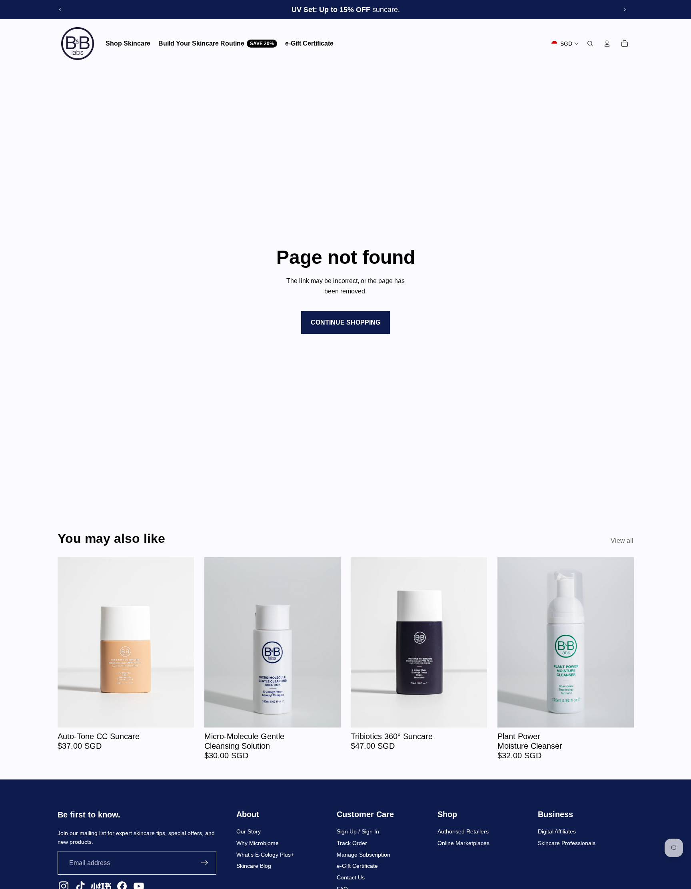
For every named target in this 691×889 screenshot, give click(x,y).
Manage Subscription (363, 854)
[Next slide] (624, 9)
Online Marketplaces (463, 843)
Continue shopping (345, 322)
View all (622, 540)
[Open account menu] (607, 43)
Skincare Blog (253, 866)
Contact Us (351, 877)
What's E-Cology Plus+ (265, 854)
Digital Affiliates (557, 831)
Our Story (248, 831)
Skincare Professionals (566, 843)
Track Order (352, 843)
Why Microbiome (257, 843)
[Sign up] (204, 863)
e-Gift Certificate (357, 866)
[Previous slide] (60, 9)
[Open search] (590, 43)
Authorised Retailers (463, 831)
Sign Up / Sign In (358, 831)
